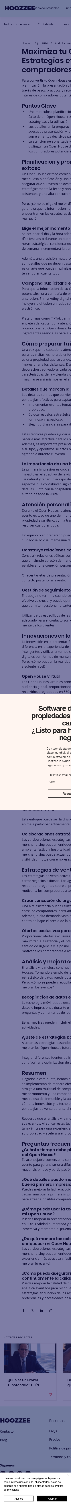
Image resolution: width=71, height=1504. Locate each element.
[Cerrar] (66, 1477)
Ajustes (19, 1498)
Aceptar (52, 1498)
